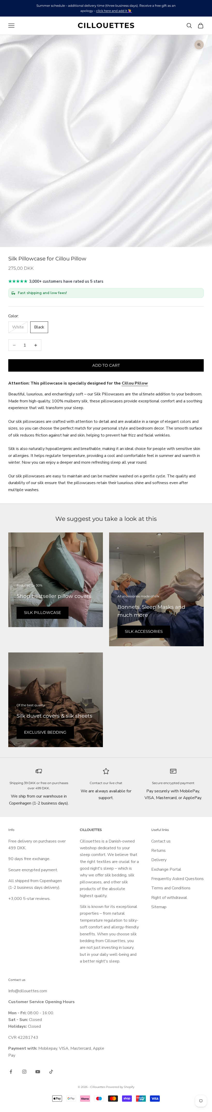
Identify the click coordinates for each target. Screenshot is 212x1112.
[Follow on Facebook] (10, 1071)
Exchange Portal (166, 869)
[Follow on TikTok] (51, 1071)
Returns (158, 850)
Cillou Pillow (135, 383)
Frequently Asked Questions (177, 879)
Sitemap (158, 907)
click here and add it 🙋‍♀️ (114, 11)
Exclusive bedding (45, 732)
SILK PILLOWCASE (42, 612)
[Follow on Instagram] (24, 1071)
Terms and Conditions (171, 888)
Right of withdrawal (169, 897)
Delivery (158, 860)
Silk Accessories (144, 631)
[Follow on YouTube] (37, 1071)
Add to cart (106, 365)
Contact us (161, 841)
